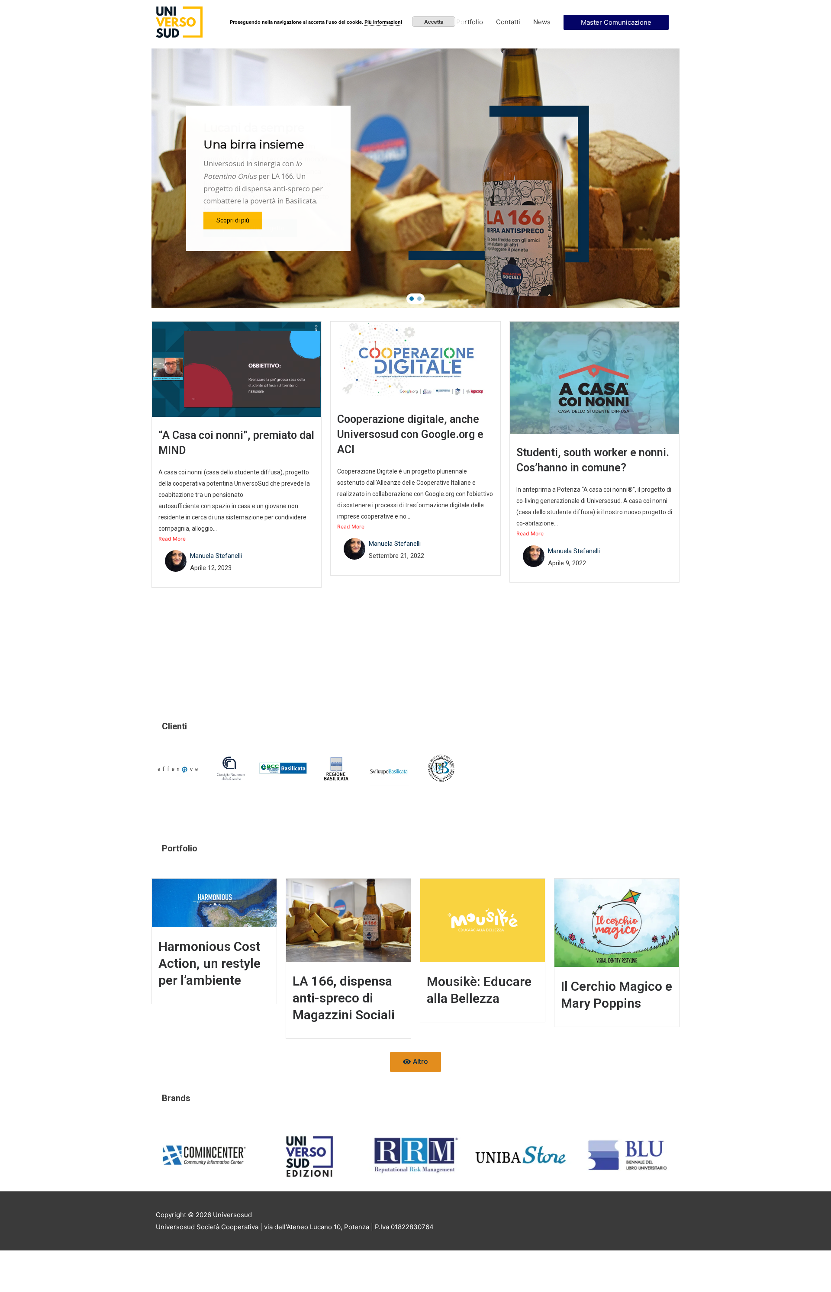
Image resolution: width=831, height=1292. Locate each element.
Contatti (508, 22)
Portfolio (469, 22)
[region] (415, 178)
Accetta (434, 22)
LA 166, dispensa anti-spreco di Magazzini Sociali (344, 997)
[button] (411, 298)
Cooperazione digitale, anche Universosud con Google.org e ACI (410, 434)
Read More (172, 538)
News (542, 22)
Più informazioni (383, 22)
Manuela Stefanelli (216, 556)
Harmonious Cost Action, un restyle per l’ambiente (209, 963)
